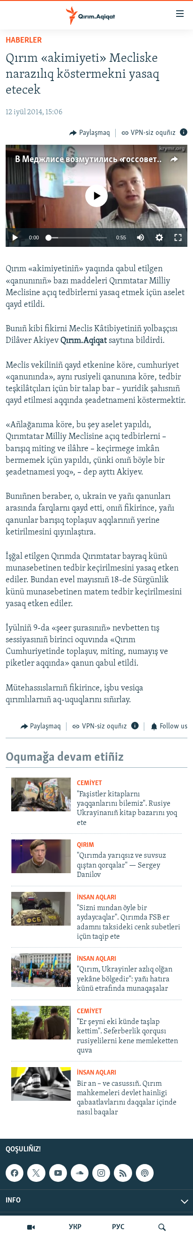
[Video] (31, 1227)
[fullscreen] (178, 237)
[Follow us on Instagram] (101, 1173)
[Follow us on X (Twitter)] (36, 1173)
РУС (118, 1227)
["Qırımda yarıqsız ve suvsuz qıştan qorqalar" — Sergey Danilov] (41, 856)
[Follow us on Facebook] (14, 1173)
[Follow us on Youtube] (58, 1173)
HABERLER (24, 41)
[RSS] (123, 1173)
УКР (75, 1227)
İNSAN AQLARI (96, 897)
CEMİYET (89, 783)
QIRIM (85, 845)
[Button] (89, 133)
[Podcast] (145, 1173)
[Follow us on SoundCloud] (80, 1173)
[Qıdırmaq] (162, 1227)
